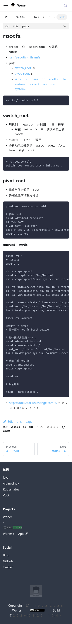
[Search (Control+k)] (65, 5)
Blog (6, 555)
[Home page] (6, 17)
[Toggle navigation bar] (5, 5)
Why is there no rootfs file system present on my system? (40, 84)
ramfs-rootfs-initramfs (24, 57)
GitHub (8, 561)
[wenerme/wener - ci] (12, 528)
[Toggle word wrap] (58, 206)
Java (5, 477)
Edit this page (20, 421)
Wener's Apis (13, 534)
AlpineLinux (11, 483)
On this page (17, 26)
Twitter (8, 567)
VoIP (6, 495)
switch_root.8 (25, 68)
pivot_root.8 (24, 73)
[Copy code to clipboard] (64, 100)
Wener (7, 517)
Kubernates (11, 489)
